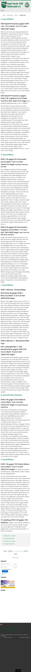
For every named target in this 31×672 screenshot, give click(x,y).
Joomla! (2, 637)
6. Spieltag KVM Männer (8, 543)
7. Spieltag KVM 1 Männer (9, 541)
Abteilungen (10, 15)
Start (5, 551)
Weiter (25, 551)
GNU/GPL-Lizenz (15, 637)
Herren (16, 15)
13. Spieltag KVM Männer (7, 19)
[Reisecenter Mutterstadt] (8, 584)
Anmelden (5, 571)
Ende (15, 554)
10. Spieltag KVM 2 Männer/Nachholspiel (11, 395)
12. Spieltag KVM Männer (7, 155)
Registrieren (4, 573)
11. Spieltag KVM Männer (7, 285)
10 (22, 551)
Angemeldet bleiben (6, 569)
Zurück (10, 551)
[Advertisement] (8, 599)
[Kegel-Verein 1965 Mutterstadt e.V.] (15, 5)
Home (4, 15)
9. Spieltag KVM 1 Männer (9, 535)
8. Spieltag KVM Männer (8, 538)
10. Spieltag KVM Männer (7, 459)
